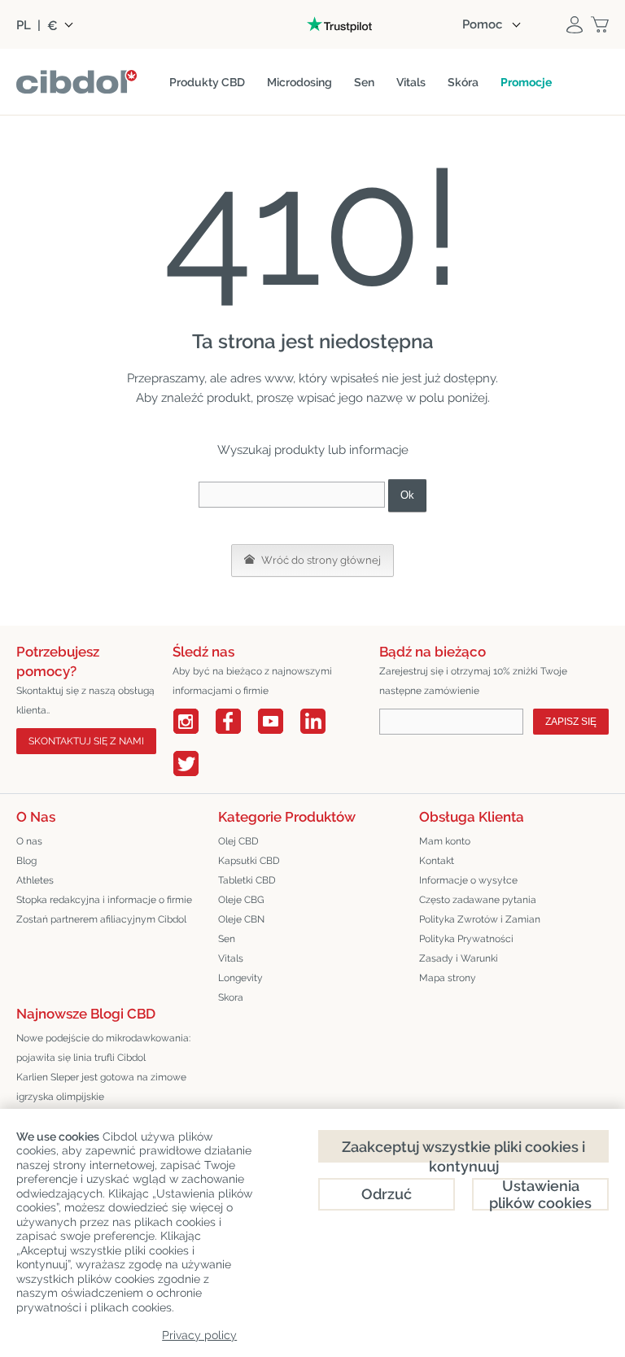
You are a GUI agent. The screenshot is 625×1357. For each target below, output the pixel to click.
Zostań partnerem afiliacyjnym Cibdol (101, 919)
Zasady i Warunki (458, 958)
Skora (230, 997)
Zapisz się (571, 721)
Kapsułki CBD (249, 860)
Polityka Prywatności (466, 939)
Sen (226, 939)
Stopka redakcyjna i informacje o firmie (104, 899)
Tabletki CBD (247, 880)
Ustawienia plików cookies (540, 1194)
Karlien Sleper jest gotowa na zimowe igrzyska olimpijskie (101, 1086)
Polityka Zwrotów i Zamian (479, 919)
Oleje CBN (241, 919)
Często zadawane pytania (477, 899)
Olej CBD (238, 841)
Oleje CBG (241, 899)
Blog (26, 860)
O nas (29, 841)
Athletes (35, 880)
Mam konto (444, 841)
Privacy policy (199, 1335)
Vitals (230, 958)
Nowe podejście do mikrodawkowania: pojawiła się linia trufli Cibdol (103, 1047)
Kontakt (436, 860)
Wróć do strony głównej (320, 560)
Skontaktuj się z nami (86, 741)
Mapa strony (447, 978)
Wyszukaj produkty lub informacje (313, 450)
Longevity (240, 978)
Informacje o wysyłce (468, 880)
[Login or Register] (574, 24)
